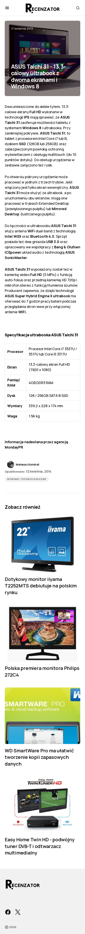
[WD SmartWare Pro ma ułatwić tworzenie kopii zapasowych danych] (42, 715)
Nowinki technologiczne (26, 479)
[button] (7, 8)
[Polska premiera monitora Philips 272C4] (42, 633)
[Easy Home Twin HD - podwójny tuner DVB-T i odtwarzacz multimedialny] (42, 805)
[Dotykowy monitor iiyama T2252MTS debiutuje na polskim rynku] (42, 544)
